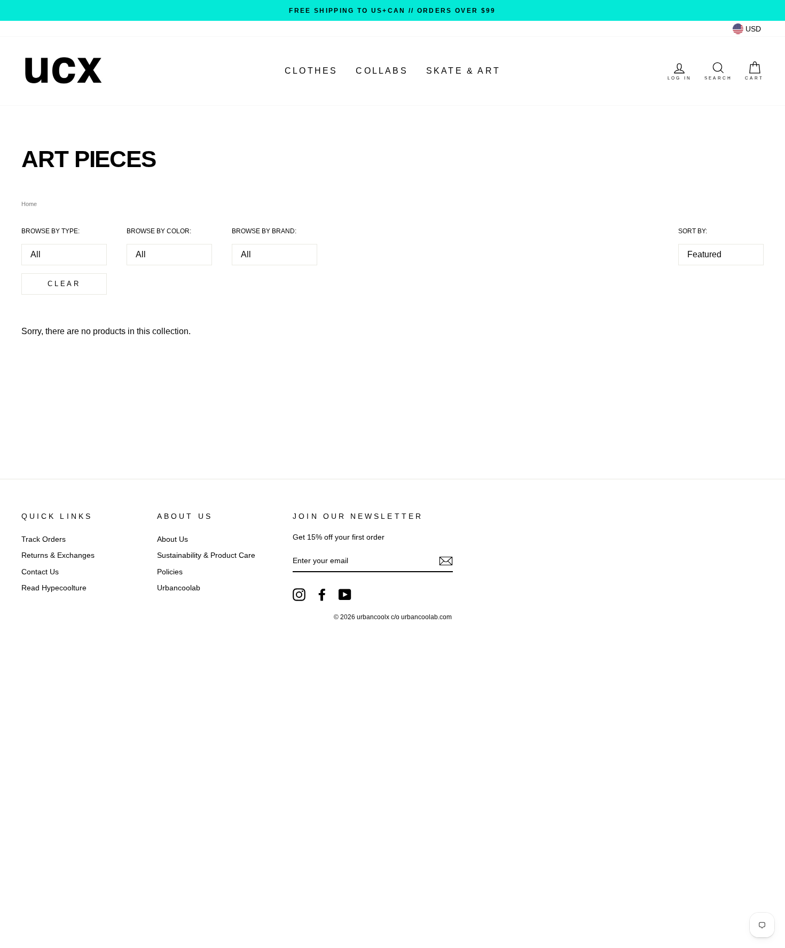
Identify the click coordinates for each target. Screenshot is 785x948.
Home (29, 204)
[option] (392, 10)
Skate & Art (463, 70)
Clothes (311, 70)
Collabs (381, 70)
